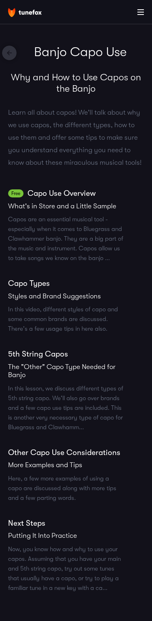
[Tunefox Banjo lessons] (9, 53)
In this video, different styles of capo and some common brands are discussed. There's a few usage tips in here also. (63, 319)
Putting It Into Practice (42, 535)
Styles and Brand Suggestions (54, 296)
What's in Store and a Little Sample (62, 206)
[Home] (32, 13)
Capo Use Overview (62, 193)
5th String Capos (38, 354)
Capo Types (29, 283)
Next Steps (26, 523)
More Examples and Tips (45, 465)
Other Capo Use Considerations (64, 452)
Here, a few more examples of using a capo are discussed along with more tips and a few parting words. (62, 488)
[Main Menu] (140, 12)
